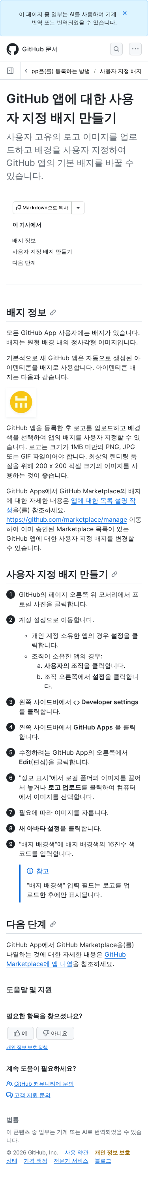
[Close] (125, 12)
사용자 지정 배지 (121, 71)
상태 (11, 1160)
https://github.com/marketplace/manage (66, 519)
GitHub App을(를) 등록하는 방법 (49, 71)
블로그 (103, 1160)
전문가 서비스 (71, 1160)
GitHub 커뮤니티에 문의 (44, 1083)
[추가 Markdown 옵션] (78, 207)
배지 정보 (26, 312)
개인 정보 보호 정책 (27, 1047)
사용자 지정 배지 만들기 (57, 574)
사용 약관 (76, 1152)
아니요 (59, 1033)
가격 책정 (35, 1160)
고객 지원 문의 (32, 1095)
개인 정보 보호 (112, 1152)
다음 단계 (26, 924)
